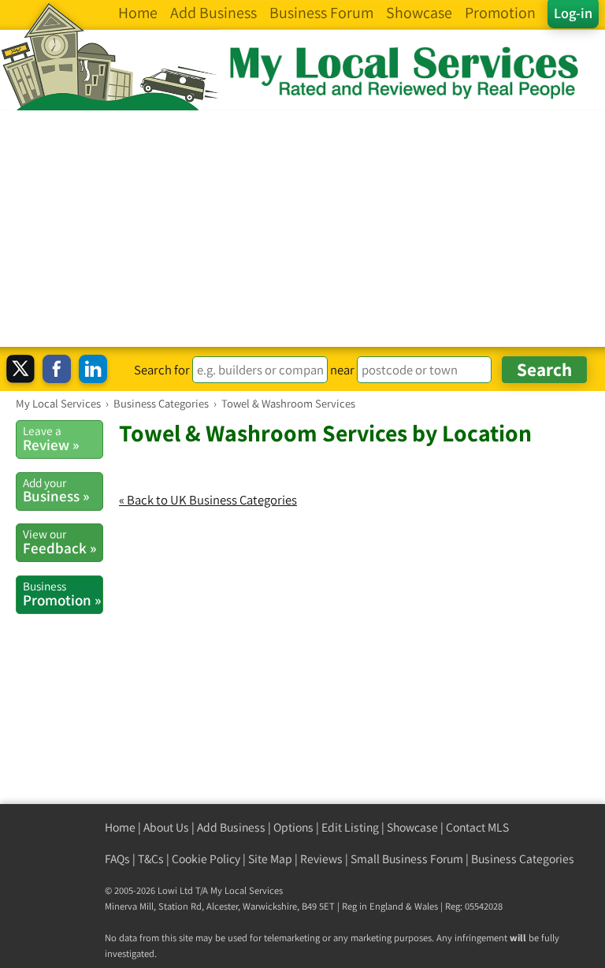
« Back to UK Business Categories (208, 499)
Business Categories (522, 858)
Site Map (270, 858)
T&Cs (151, 858)
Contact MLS (477, 827)
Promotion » (62, 593)
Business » (56, 490)
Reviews (321, 858)
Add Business (231, 827)
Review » (51, 438)
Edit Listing (350, 827)
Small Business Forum (407, 858)
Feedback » (59, 541)
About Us (166, 827)
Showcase (412, 827)
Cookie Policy (206, 858)
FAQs (117, 858)
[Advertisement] (302, 228)
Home (120, 827)
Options (293, 827)
